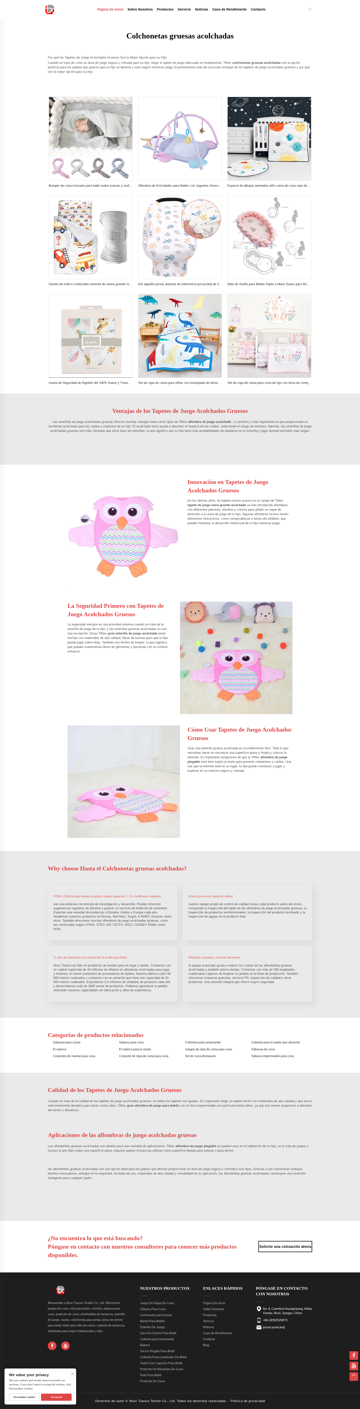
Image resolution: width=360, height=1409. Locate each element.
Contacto (258, 9)
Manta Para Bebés (152, 1321)
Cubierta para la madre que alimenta (275, 1042)
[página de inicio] (50, 9)
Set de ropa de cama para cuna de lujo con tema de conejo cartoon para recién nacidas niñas (292, 383)
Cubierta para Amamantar (157, 1339)
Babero (145, 1345)
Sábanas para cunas (66, 1042)
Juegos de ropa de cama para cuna (208, 1049)
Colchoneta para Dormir (156, 1315)
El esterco (59, 1049)
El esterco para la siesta (135, 1049)
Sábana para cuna (131, 1042)
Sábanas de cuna (263, 1049)
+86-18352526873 (275, 1320)
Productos (165, 9)
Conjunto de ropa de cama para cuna (143, 1056)
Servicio (184, 9)
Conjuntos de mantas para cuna (74, 1056)
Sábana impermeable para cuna (272, 1056)
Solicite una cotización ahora (285, 1246)
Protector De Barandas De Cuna (161, 1369)
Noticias (201, 9)
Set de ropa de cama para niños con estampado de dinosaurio (181, 383)
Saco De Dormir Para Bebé (158, 1333)
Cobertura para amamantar (203, 1042)
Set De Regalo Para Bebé (157, 1351)
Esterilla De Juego (152, 1327)
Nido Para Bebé (150, 1375)
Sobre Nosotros (140, 9)
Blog (206, 1345)
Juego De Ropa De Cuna (157, 1303)
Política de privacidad (248, 1401)
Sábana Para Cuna (153, 1309)
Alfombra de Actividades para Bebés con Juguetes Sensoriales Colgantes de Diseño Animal (202, 185)
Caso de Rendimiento (229, 9)
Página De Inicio (110, 9)
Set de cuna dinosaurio (200, 1056)
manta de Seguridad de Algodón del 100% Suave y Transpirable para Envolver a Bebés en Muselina (118, 383)
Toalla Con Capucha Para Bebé (161, 1363)
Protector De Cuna (152, 1381)
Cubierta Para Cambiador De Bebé (163, 1357)
